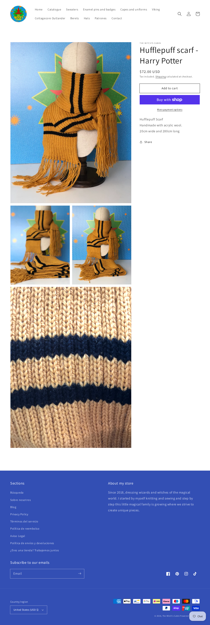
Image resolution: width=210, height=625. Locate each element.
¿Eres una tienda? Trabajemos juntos (34, 550)
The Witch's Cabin (171, 616)
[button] (179, 13)
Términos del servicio (24, 521)
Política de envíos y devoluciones (32, 543)
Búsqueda (17, 492)
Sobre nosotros (20, 500)
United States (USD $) (26, 609)
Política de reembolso (25, 528)
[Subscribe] (79, 573)
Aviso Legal (17, 536)
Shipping (160, 76)
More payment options (169, 109)
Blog (13, 507)
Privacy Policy (19, 514)
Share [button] (148, 142)
